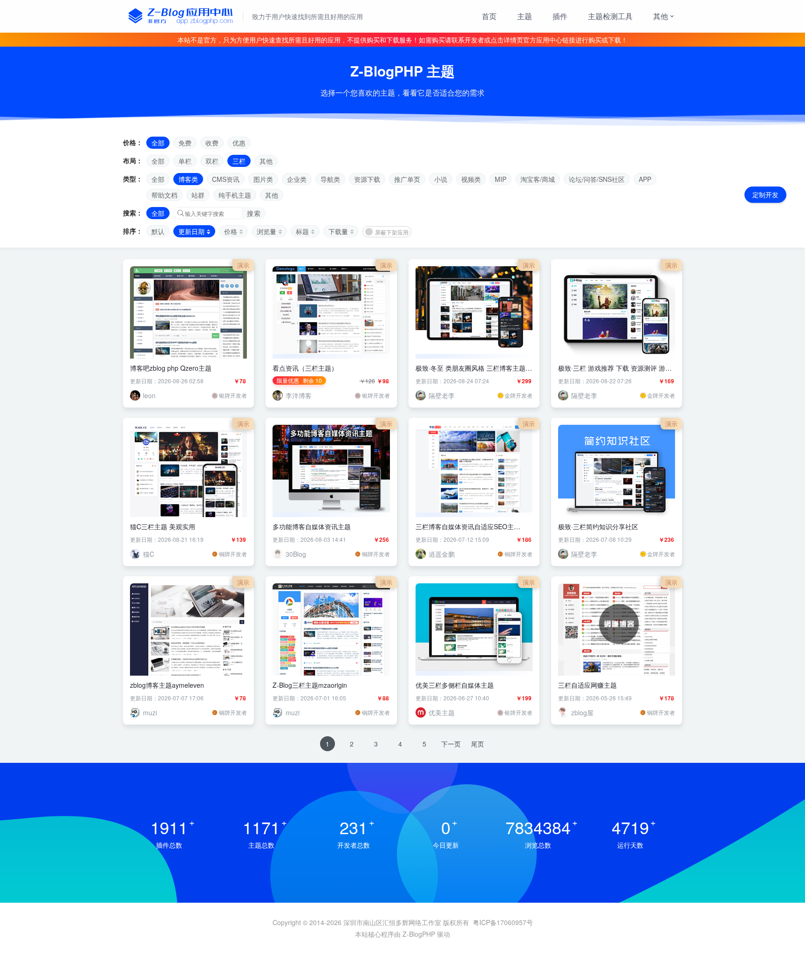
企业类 (297, 179)
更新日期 (191, 231)
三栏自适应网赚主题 (587, 685)
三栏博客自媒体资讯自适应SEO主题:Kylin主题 (465, 526)
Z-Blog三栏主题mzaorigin (310, 685)
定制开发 (765, 194)
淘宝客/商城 (537, 179)
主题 (524, 16)
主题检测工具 (610, 16)
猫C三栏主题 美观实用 (162, 526)
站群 (198, 195)
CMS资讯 (225, 179)
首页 (489, 16)
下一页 (451, 743)
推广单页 (407, 179)
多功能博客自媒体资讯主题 (312, 526)
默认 (157, 231)
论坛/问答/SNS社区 (597, 179)
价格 (230, 231)
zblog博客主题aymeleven (167, 685)
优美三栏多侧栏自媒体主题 (455, 685)
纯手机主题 (234, 195)
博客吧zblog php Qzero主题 (170, 368)
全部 (157, 142)
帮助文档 (164, 195)
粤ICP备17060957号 (503, 922)
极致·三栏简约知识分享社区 (598, 526)
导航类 (330, 179)
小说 (440, 179)
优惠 (239, 142)
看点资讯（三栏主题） (305, 368)
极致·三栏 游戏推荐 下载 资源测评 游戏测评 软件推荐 (615, 368)
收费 (211, 142)
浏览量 (266, 231)
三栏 (239, 161)
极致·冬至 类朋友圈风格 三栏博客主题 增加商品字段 (470, 368)
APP (645, 179)
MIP (500, 179)
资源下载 (367, 179)
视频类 (471, 179)
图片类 (263, 179)
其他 (660, 16)
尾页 (477, 743)
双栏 (211, 161)
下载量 (338, 231)
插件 (560, 16)
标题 (302, 231)
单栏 (184, 161)
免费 (184, 142)
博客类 (188, 179)
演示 (243, 265)
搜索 (253, 213)
